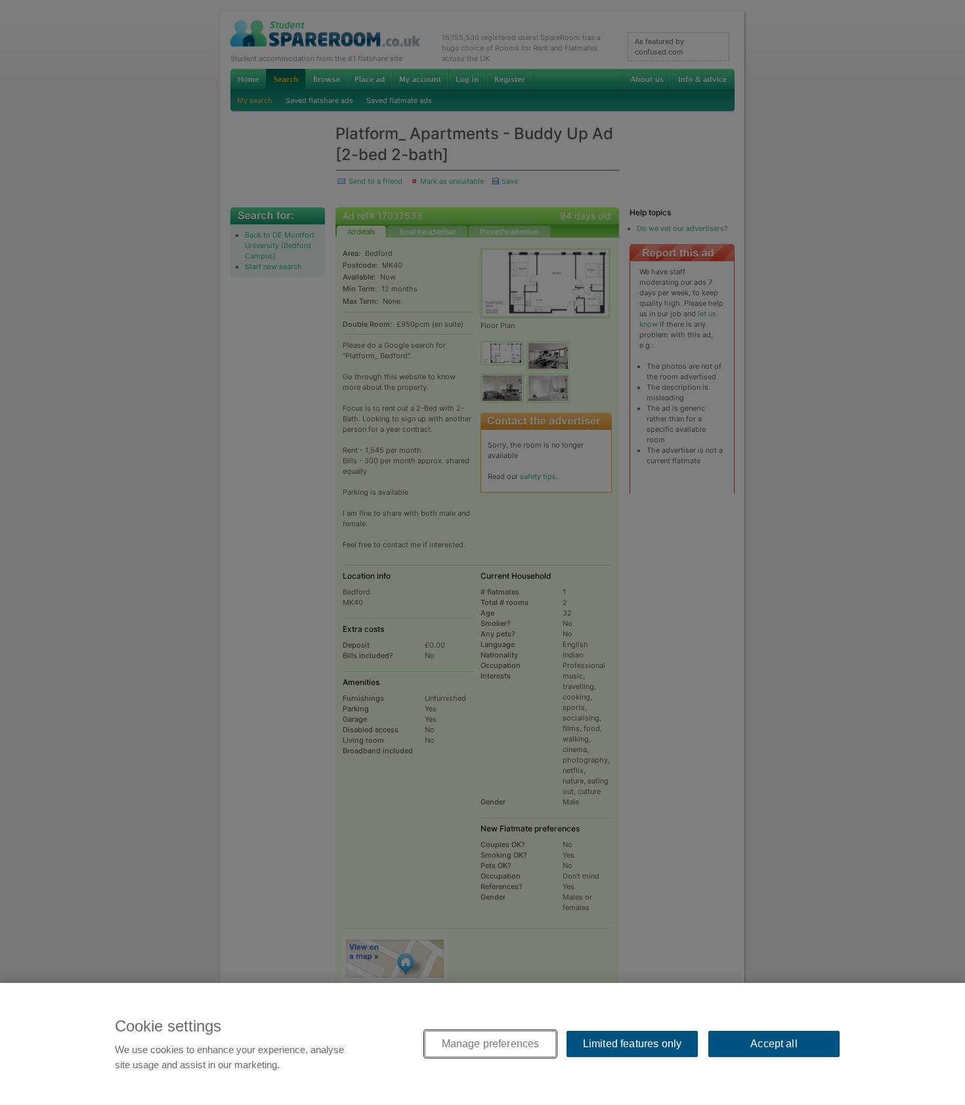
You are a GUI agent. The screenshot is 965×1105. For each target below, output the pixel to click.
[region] (482, 1044)
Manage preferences (491, 1043)
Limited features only (632, 1043)
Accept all (774, 1043)
